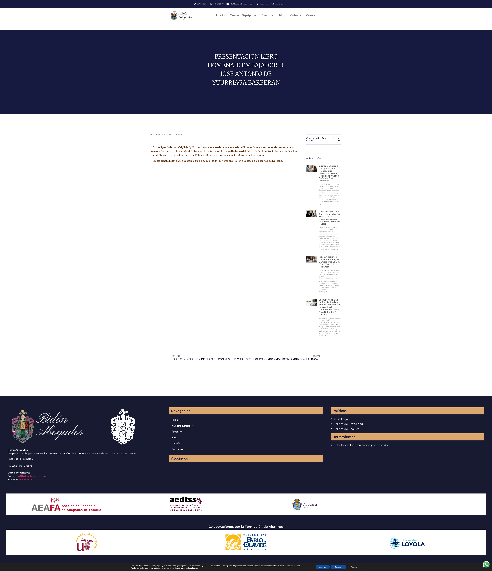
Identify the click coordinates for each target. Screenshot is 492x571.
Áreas (266, 15)
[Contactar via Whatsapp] (486, 567)
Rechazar (338, 567)
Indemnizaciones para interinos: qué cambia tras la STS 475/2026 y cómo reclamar (329, 262)
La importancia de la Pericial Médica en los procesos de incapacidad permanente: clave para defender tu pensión (329, 307)
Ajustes (354, 567)
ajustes (194, 568)
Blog (282, 15)
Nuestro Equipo (241, 15)
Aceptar (322, 567)
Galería (295, 15)
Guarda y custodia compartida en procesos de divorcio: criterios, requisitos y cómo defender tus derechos (329, 173)
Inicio (220, 15)
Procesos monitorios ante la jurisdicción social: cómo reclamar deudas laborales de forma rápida (330, 217)
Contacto (312, 15)
